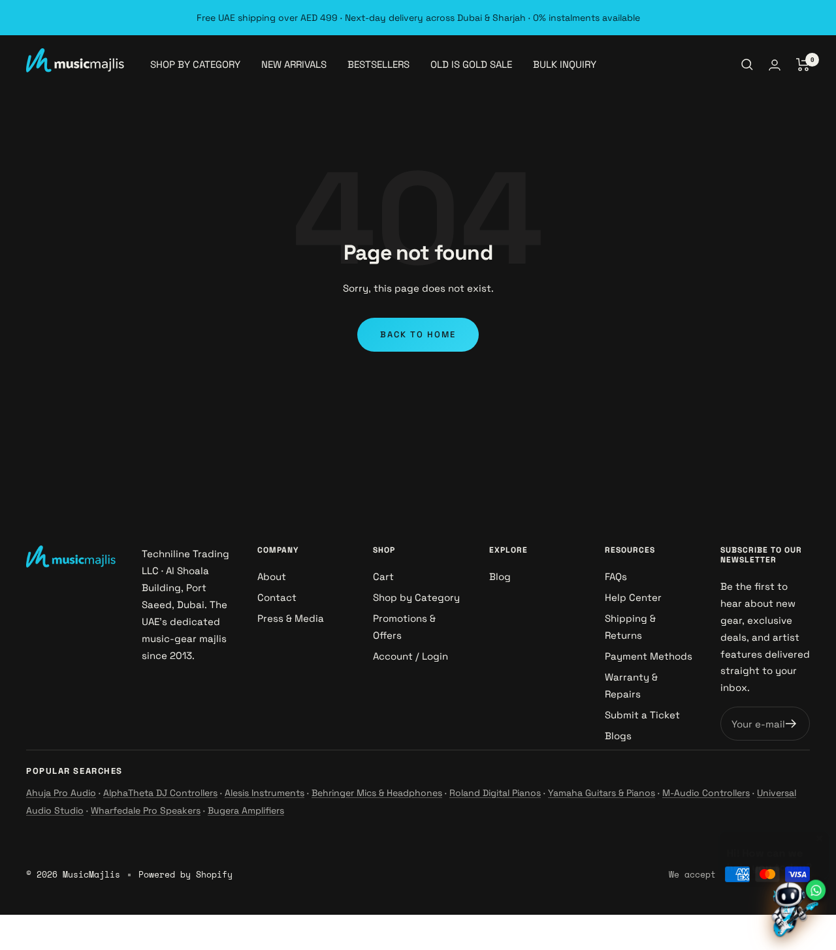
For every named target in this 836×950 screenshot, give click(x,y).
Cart (383, 576)
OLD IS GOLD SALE (471, 64)
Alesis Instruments (264, 793)
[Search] (747, 64)
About (271, 576)
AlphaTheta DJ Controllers (160, 793)
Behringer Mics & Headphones (377, 793)
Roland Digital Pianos (495, 793)
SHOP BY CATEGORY (195, 64)
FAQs (616, 576)
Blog (500, 576)
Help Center (633, 597)
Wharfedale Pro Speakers (146, 810)
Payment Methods (648, 656)
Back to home (418, 334)
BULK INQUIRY (564, 64)
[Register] (791, 723)
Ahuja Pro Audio (61, 793)
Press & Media (290, 618)
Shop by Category (416, 597)
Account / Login (410, 656)
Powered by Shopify (185, 874)
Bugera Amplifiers (246, 810)
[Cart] (803, 64)
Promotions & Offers (404, 626)
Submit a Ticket (642, 715)
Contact (277, 597)
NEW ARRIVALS (294, 64)
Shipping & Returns (630, 626)
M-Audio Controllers (706, 793)
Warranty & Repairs (631, 685)
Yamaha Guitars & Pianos (601, 793)
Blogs (618, 735)
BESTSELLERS (378, 64)
